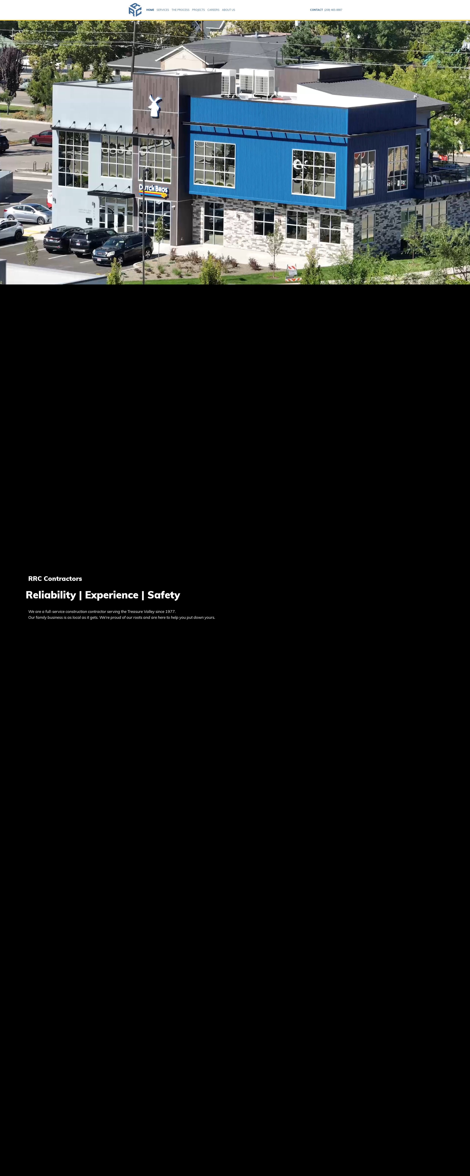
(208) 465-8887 (326, 10)
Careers (213, 10)
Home (150, 10)
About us (228, 10)
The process (180, 10)
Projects (198, 10)
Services (163, 10)
